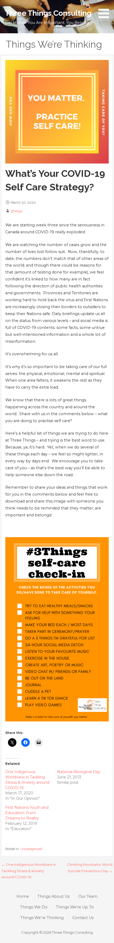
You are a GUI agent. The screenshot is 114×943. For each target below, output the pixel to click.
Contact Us (83, 917)
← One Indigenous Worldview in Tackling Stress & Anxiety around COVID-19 (29, 870)
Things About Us (53, 896)
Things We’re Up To (75, 907)
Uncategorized (31, 849)
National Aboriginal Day (78, 771)
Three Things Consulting (48, 13)
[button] (105, 10)
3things (16, 211)
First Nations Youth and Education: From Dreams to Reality (27, 812)
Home (22, 896)
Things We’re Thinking (42, 917)
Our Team (88, 896)
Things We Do (33, 907)
